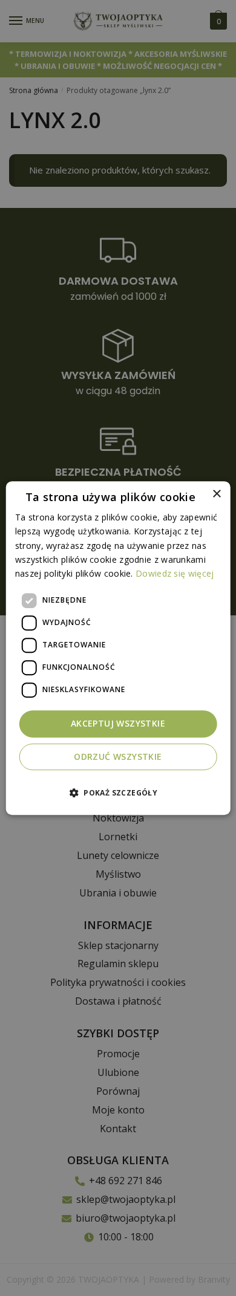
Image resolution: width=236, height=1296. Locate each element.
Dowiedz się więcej (175, 573)
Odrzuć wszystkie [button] (118, 756)
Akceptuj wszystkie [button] (118, 723)
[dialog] (118, 648)
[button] (118, 792)
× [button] (216, 494)
